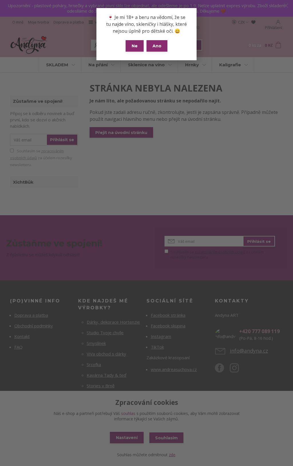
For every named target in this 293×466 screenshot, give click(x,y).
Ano (157, 45)
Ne (135, 45)
